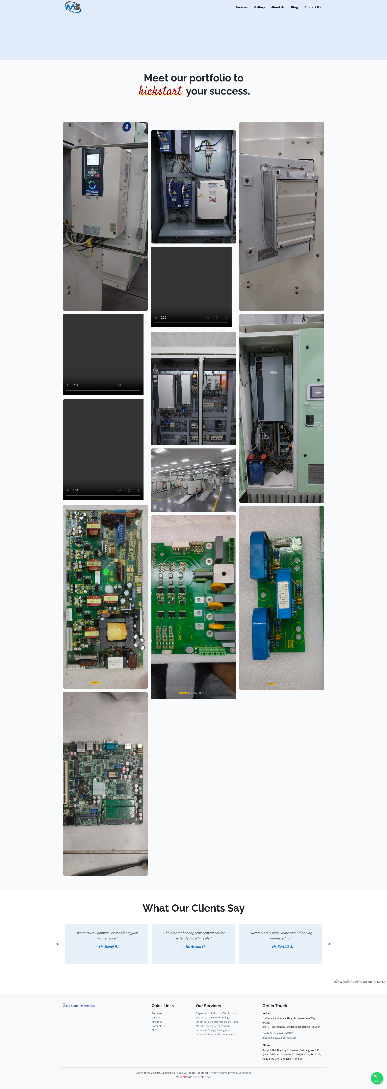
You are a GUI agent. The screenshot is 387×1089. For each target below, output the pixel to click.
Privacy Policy (217, 1073)
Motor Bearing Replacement (213, 1026)
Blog (294, 7)
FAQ (154, 1030)
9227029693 (286, 1033)
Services (241, 7)
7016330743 (269, 1033)
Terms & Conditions (239, 1073)
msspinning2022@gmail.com (279, 1038)
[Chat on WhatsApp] (377, 1078)
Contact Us (312, 7)
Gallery (259, 7)
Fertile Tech (204, 1077)
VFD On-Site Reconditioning (212, 1018)
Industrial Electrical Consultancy (215, 1035)
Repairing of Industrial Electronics (216, 1013)
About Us (278, 7)
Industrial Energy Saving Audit (214, 1030)
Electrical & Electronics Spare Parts (217, 1022)
